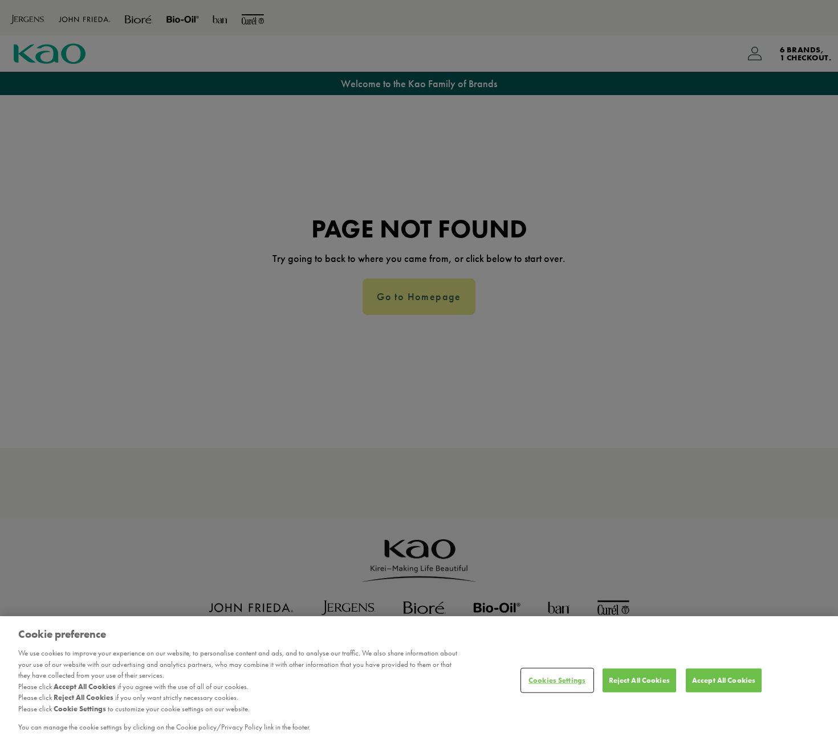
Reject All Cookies (639, 680)
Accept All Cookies (723, 680)
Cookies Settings (556, 680)
